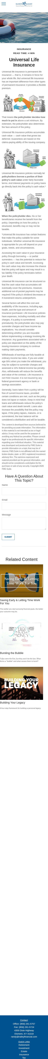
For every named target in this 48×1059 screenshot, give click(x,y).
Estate (24, 1051)
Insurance (24, 1054)
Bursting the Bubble (11, 653)
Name (5, 485)
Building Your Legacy (12, 702)
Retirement (24, 1045)
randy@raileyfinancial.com (24, 1037)
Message (6, 515)
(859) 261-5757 (27, 1024)
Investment (24, 1048)
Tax (24, 1058)
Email (4, 500)
